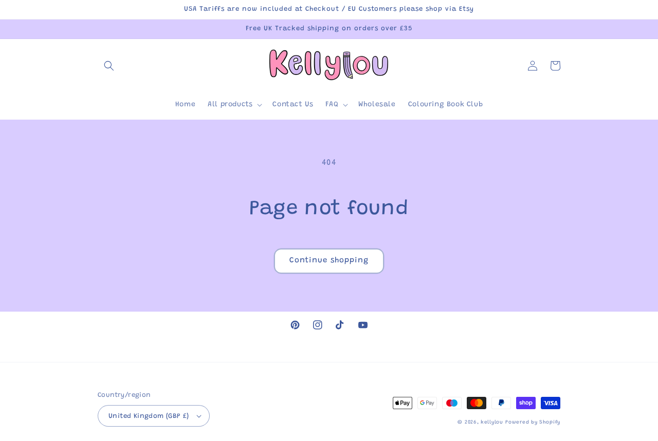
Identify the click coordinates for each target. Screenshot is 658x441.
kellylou (492, 422)
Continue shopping (329, 260)
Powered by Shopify (532, 422)
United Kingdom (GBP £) (148, 416)
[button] (109, 65)
